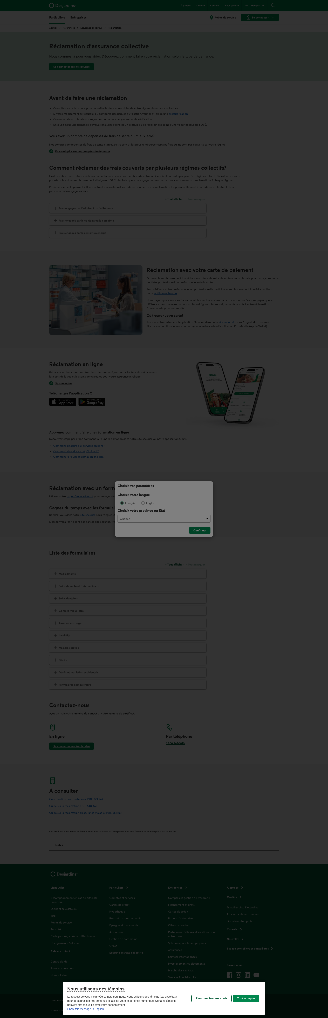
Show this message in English (85, 1009)
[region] (164, 998)
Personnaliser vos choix (211, 998)
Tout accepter (246, 998)
